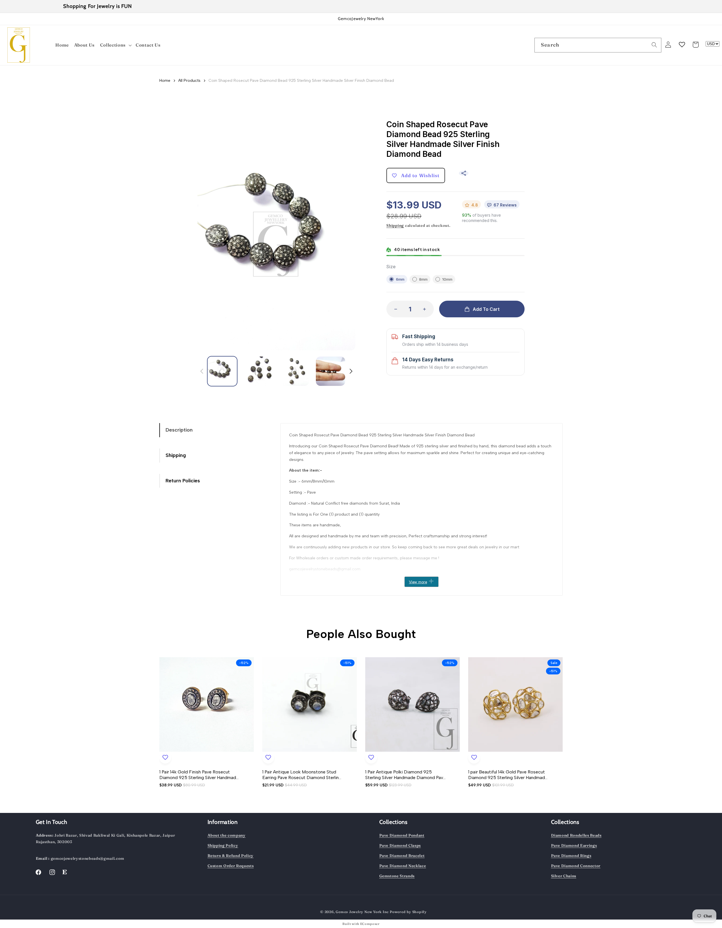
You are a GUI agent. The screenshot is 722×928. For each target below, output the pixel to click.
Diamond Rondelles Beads (576, 835)
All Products (189, 80)
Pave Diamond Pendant (401, 835)
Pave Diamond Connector (576, 865)
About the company (227, 835)
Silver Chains (563, 876)
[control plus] (426, 309)
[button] (116, 45)
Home (164, 80)
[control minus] (394, 309)
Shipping (395, 225)
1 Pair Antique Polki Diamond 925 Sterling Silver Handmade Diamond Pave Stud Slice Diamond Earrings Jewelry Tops (405, 774)
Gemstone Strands (397, 876)
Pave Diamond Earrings (574, 845)
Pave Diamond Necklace (402, 865)
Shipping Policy (223, 845)
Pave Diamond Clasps (400, 845)
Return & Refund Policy (231, 855)
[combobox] (598, 45)
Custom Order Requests (231, 865)
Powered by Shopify (408, 912)
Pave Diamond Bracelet (402, 855)
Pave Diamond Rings (571, 855)
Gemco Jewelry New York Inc (362, 912)
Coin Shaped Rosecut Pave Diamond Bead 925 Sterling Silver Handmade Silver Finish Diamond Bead (301, 80)
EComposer (370, 924)
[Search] (654, 45)
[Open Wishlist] (682, 44)
